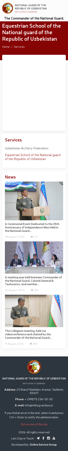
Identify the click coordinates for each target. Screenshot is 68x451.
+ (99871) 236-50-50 (39, 399)
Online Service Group (43, 444)
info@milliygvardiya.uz (39, 405)
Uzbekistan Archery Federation (26, 148)
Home (6, 46)
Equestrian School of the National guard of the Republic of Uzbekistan (32, 157)
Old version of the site (34, 424)
